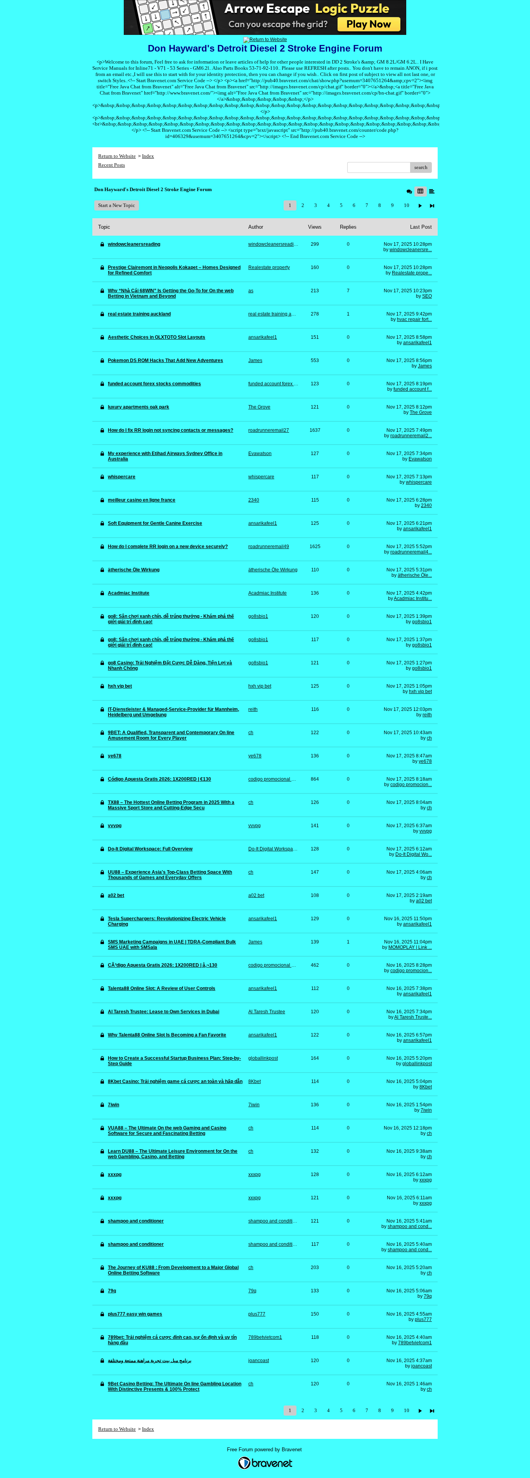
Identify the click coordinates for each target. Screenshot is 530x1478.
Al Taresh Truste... (413, 1017)
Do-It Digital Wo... (413, 854)
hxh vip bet (420, 691)
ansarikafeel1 (417, 342)
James (425, 366)
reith (427, 714)
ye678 (425, 761)
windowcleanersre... (411, 249)
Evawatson (420, 459)
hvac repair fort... (414, 319)
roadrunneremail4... (411, 552)
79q (428, 1296)
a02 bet (424, 901)
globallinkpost (417, 1063)
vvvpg (425, 831)
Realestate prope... (412, 273)
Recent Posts (111, 165)
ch (429, 738)
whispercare (419, 482)
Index (148, 156)
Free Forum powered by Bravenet (265, 1449)
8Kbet (425, 1087)
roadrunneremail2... (411, 435)
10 (406, 205)
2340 (426, 505)
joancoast (421, 1366)
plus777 (423, 1319)
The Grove (421, 412)
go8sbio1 (422, 621)
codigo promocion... (411, 784)
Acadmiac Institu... (413, 598)
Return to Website (117, 156)
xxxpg (425, 1180)
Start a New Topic (116, 205)
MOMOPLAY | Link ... (410, 947)
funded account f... (412, 389)
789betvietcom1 (415, 1342)
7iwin (426, 1110)
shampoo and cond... (410, 1226)
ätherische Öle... (415, 575)
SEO (427, 296)
